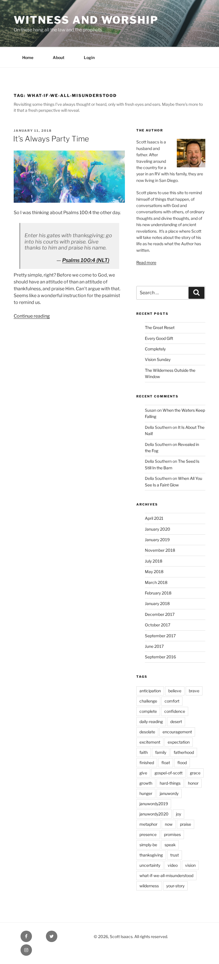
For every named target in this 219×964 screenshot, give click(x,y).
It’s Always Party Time (51, 138)
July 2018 (153, 561)
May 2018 (154, 571)
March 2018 (156, 582)
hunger (145, 793)
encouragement (177, 731)
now (169, 824)
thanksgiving (151, 855)
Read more (146, 262)
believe (174, 690)
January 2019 (157, 539)
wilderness (149, 885)
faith (143, 752)
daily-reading (151, 721)
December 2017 (160, 614)
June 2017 (154, 646)
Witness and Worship (86, 20)
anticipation (150, 690)
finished (146, 762)
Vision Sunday (158, 359)
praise (185, 824)
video (173, 865)
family (160, 752)
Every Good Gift (159, 338)
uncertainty (149, 865)
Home (27, 57)
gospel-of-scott (168, 772)
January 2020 (157, 529)
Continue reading (32, 316)
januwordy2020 (154, 813)
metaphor (148, 824)
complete (148, 711)
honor (193, 783)
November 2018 (160, 550)
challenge (148, 701)
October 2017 (157, 624)
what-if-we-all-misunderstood (166, 875)
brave (194, 690)
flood (182, 762)
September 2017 (160, 635)
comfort (172, 701)
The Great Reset (160, 327)
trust (174, 855)
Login (89, 57)
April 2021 (154, 518)
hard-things (170, 783)
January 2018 (157, 603)
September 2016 (160, 656)
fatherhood (184, 752)
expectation (179, 742)
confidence (174, 711)
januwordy (169, 793)
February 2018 (158, 592)
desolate (147, 731)
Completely (155, 348)
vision (190, 865)
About (58, 57)
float (165, 762)
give (143, 772)
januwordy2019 (153, 803)
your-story (175, 885)
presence (148, 834)
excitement (149, 742)
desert (176, 721)
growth (145, 783)
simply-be (148, 844)
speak (170, 844)
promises (172, 834)
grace (195, 772)
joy (178, 813)
